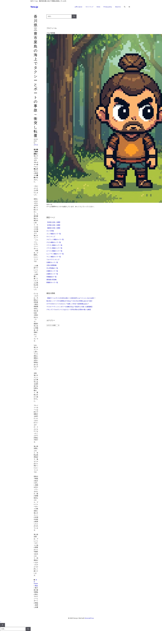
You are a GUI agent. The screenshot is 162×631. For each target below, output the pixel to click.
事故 (36, 586)
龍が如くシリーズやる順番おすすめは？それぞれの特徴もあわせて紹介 (69, 301)
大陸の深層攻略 (51, 265)
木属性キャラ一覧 (52, 271)
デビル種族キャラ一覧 (53, 242)
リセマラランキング (52, 259)
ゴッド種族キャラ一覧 (53, 234)
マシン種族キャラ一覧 (53, 256)
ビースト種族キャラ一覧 (54, 251)
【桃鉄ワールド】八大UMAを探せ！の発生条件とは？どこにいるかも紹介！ (71, 298)
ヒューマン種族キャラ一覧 (55, 254)
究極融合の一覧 (51, 277)
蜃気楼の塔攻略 (51, 279)
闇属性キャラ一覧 (52, 282)
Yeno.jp (34, 7)
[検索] (74, 16)
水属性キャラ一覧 (52, 274)
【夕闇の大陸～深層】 (53, 225)
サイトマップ (89, 7)
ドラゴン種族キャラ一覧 (54, 245)
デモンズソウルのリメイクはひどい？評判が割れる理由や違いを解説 (68, 309)
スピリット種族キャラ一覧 (55, 239)
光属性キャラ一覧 (52, 262)
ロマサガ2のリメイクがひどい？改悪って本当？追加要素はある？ (67, 304)
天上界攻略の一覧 (52, 268)
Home (98, 7)
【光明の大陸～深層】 (53, 222)
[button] (124, 6)
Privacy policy (108, 7)
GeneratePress (89, 618)
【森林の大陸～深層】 (53, 228)
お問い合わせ (78, 7)
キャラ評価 (50, 231)
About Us (118, 7)
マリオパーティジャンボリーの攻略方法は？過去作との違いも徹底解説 (69, 306)
